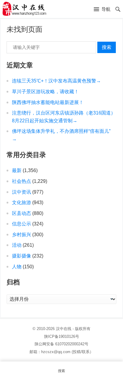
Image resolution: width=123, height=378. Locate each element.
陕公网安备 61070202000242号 (61, 344)
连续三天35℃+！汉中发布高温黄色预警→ (56, 80)
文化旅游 (21, 202)
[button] (102, 10)
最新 (16, 170)
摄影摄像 (21, 255)
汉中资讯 (21, 192)
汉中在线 (63, 328)
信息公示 (21, 223)
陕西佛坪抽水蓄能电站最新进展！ (48, 102)
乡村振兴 (21, 234)
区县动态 (21, 213)
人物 (16, 266)
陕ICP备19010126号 (61, 336)
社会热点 (21, 181)
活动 (16, 245)
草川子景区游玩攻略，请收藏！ (45, 91)
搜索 (106, 47)
